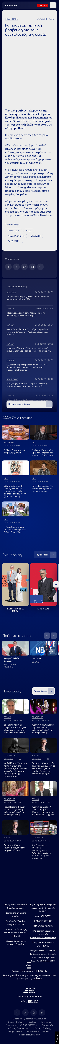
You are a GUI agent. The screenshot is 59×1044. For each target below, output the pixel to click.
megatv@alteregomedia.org (43, 937)
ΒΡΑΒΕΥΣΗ (36, 236)
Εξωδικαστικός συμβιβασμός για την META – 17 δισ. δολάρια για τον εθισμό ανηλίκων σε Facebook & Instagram (28, 367)
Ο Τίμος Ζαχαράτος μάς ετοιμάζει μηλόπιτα (15, 451)
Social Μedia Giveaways (39, 1031)
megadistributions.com (29, 1034)
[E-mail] (32, 266)
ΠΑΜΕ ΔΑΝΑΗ (14, 241)
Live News (43, 608)
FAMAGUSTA (13, 231)
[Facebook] (8, 266)
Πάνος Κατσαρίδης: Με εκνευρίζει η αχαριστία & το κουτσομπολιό (43, 488)
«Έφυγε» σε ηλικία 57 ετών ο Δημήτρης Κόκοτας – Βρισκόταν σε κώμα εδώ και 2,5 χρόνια (43, 811)
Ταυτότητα (46, 1022)
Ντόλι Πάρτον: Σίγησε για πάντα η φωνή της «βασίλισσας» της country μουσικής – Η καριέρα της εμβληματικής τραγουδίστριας (15, 769)
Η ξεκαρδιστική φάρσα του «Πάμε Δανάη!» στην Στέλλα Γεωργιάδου (15, 529)
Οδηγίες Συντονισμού (18, 1028)
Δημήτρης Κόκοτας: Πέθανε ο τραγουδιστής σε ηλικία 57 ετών (14, 848)
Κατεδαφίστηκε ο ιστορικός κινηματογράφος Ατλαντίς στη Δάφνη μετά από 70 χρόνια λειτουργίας (41, 851)
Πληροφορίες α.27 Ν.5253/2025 (21, 1025)
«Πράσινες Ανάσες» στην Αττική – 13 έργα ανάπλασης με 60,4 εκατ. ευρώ (26, 314)
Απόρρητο (57, 1037)
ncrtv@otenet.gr (47, 961)
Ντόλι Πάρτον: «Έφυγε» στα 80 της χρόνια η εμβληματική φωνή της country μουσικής (14, 811)
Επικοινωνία (47, 1025)
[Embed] (40, 266)
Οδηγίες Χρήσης (16, 1022)
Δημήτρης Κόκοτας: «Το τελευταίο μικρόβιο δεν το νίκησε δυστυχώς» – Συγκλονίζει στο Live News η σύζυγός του (43, 768)
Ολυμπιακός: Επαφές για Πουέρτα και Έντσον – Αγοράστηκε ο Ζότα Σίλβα (28, 297)
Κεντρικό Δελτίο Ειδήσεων (11, 659)
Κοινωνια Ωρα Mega (15, 609)
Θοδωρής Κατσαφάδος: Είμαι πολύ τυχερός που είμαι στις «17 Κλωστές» (43, 452)
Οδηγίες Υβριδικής (42, 1028)
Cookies (32, 1022)
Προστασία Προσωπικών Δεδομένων (29, 1018)
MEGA (28, 231)
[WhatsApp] (24, 266)
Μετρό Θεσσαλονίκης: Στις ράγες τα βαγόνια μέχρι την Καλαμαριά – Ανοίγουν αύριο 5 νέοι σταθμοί (27, 332)
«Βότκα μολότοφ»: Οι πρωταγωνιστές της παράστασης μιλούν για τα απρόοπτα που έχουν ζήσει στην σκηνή (15, 491)
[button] (53, 5)
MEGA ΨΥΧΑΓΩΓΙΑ (16, 236)
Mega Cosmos (15, 1031)
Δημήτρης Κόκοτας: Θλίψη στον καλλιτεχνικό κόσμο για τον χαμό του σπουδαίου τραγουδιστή (29, 349)
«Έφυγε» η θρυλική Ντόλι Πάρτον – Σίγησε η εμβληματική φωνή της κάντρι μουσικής (27, 384)
